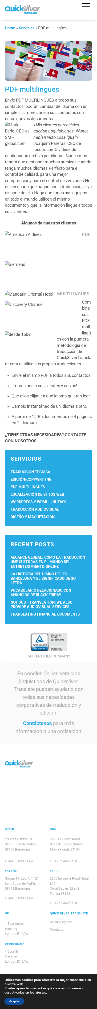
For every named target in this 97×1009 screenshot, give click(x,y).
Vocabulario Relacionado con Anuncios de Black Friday (41, 592)
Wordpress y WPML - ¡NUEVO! (38, 502)
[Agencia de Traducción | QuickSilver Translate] (22, 12)
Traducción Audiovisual (35, 509)
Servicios (26, 28)
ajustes (40, 993)
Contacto (57, 929)
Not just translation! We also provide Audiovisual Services (42, 604)
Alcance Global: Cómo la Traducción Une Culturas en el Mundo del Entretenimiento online (48, 562)
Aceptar (14, 1001)
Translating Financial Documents (45, 614)
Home (10, 28)
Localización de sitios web (37, 494)
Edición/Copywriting (31, 479)
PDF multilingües (28, 487)
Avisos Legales (61, 922)
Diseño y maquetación (33, 517)
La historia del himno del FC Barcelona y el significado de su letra (43, 578)
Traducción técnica (30, 472)
